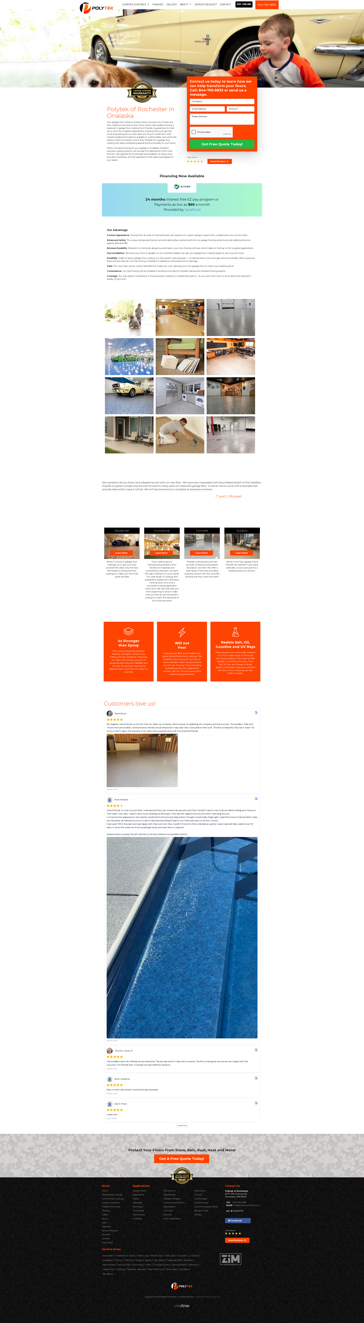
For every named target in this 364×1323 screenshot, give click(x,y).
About (105, 1218)
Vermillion (184, 1269)
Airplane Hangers (172, 1198)
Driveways (138, 1206)
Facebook (236, 1220)
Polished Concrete (111, 1206)
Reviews (106, 1234)
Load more (182, 1125)
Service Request (206, 4)
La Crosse (193, 1255)
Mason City (156, 1255)
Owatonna (121, 1255)
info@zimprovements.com (246, 1205)
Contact (225, 4)
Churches (168, 1210)
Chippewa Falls (174, 1260)
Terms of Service (212, 1297)
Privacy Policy (199, 1297)
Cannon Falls (124, 1264)
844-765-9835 (267, 4)
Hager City (108, 1269)
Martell (131, 1269)
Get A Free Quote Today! (181, 1159)
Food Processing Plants (206, 1206)
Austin (132, 1255)
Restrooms (199, 1191)
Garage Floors (139, 1191)
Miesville (141, 1269)
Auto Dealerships (172, 1218)
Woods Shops (201, 1202)
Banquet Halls (201, 1210)
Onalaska (107, 1260)
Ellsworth (193, 1264)
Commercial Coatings (112, 1198)
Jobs (104, 1222)
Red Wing (138, 1264)
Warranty (106, 1226)
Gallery (171, 4)
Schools (198, 1194)
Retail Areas (169, 1194)
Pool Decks (138, 1210)
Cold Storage (200, 1198)
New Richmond (156, 1269)
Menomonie (109, 1264)
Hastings (120, 1269)
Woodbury (108, 1274)
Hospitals (137, 1218)
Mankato (188, 1260)
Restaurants (169, 1206)
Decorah (182, 1255)
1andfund (192, 210)
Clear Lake (170, 1255)
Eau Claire (159, 1260)
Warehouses (139, 1214)
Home (105, 1191)
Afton (148, 1264)
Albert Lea (143, 1255)
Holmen (118, 1260)
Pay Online (244, 4)
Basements (138, 1194)
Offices (197, 1214)
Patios (136, 1198)
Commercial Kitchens (174, 1202)
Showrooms (169, 1191)
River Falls (171, 1269)
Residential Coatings (112, 1194)
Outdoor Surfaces (110, 1202)
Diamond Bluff (178, 1264)
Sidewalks (137, 1202)
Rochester (108, 1256)
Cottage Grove (161, 1264)
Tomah (139, 1260)
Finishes (157, 4)
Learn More (121, 553)
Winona (129, 1260)
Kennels (167, 1214)
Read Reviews (218, 161)
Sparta (148, 1260)
